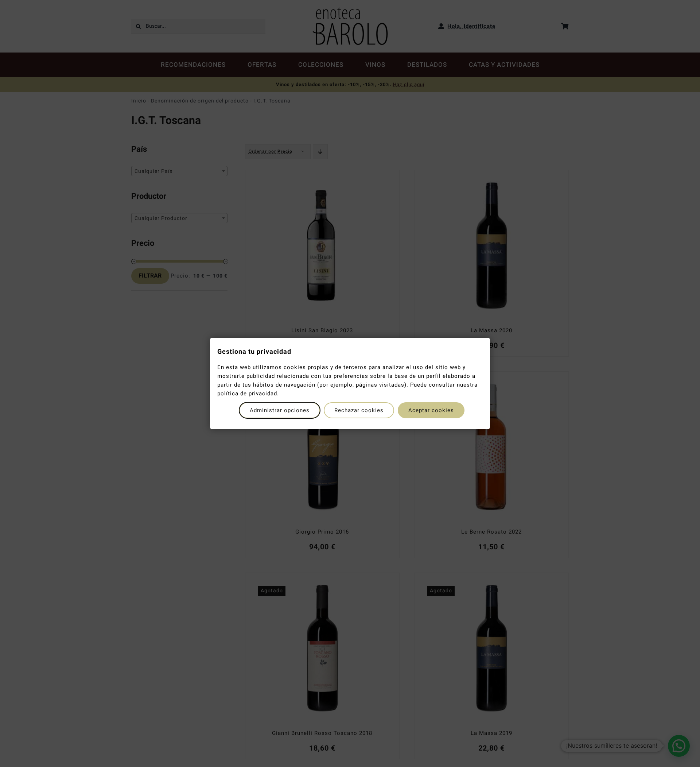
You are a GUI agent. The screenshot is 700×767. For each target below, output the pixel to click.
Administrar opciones (280, 410)
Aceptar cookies (431, 410)
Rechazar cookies (359, 410)
